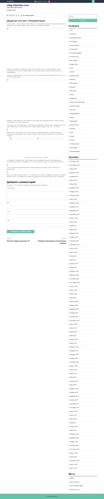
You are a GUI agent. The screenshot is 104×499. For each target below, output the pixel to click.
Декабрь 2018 (74, 354)
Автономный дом (75, 38)
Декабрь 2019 (74, 309)
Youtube (45, 1)
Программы (73, 121)
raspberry (73, 34)
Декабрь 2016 (74, 438)
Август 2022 (74, 218)
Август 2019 (74, 324)
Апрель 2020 (74, 301)
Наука (72, 94)
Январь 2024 (74, 191)
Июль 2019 (73, 328)
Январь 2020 (74, 305)
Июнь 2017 (73, 419)
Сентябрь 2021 (74, 244)
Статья (72, 140)
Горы (71, 68)
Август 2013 (74, 464)
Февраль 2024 (74, 188)
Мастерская (74, 83)
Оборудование (74, 113)
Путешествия (74, 125)
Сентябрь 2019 (75, 320)
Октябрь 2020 (74, 279)
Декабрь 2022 (74, 210)
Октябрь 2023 (74, 195)
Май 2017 (73, 422)
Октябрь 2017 (74, 404)
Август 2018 (74, 366)
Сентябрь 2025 (75, 165)
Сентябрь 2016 (75, 449)
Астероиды (73, 41)
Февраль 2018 (74, 388)
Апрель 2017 (74, 426)
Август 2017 (74, 411)
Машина (72, 87)
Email (9, 211)
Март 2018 (73, 385)
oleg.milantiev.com (18, 5)
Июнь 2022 (73, 222)
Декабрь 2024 (74, 172)
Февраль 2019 (74, 347)
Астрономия (74, 49)
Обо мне (72, 109)
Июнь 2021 (73, 256)
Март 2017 (73, 430)
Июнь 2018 (73, 373)
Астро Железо (74, 45)
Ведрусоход (74, 64)
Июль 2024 (73, 180)
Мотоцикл (73, 91)
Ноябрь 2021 (74, 237)
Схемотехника (74, 144)
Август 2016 (74, 453)
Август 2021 (74, 248)
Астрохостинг (74, 56)
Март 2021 (73, 267)
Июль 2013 (73, 468)
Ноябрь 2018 (74, 358)
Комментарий (11, 188)
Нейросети (73, 98)
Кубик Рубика (74, 75)
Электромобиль (75, 151)
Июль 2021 (73, 252)
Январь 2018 (74, 392)
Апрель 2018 (74, 381)
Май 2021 (73, 260)
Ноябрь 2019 (74, 313)
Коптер (72, 72)
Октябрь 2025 (74, 161)
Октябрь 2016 (74, 445)
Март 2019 (73, 343)
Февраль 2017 (74, 434)
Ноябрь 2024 (74, 176)
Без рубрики (74, 60)
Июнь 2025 (73, 169)
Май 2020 (73, 298)
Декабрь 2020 (74, 275)
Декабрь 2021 (74, 233)
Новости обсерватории (77, 102)
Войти (72, 478)
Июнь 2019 (73, 332)
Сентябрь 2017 (74, 407)
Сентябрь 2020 (75, 282)
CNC (71, 30)
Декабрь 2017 (74, 396)
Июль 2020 (73, 290)
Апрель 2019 (74, 339)
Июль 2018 (73, 369)
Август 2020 (74, 286)
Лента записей (74, 482)
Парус (72, 117)
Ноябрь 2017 (74, 400)
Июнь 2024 (73, 184)
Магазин (72, 79)
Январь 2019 (74, 351)
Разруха (72, 128)
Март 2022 (73, 229)
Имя (8, 202)
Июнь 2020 (73, 294)
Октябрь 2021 (74, 241)
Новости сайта (74, 106)
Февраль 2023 (74, 203)
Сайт (8, 220)
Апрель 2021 (74, 263)
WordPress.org (75, 489)
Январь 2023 (74, 207)
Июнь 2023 (73, 199)
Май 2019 (73, 335)
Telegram (39, 1)
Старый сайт (11, 10)
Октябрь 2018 (74, 362)
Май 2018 (73, 377)
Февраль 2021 (74, 271)
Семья (72, 136)
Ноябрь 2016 (74, 441)
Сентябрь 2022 (75, 214)
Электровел (74, 147)
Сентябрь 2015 (74, 460)
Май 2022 (73, 225)
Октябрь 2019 (74, 316)
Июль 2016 (73, 457)
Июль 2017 (73, 415)
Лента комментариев (76, 485)
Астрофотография (75, 53)
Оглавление (10, 1)
